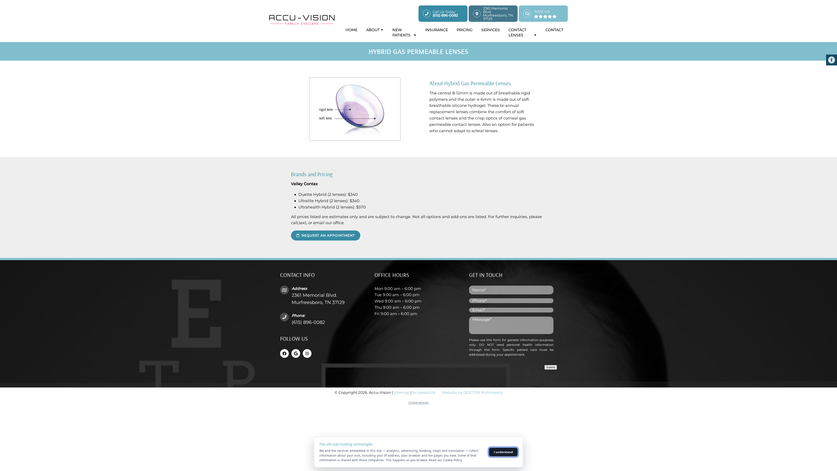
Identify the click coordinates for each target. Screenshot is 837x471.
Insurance (436, 30)
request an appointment (328, 235)
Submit (550, 367)
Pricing (465, 30)
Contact (554, 30)
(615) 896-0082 (308, 322)
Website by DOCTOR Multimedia (472, 392)
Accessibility (423, 392)
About (373, 30)
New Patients (401, 32)
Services (490, 30)
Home (351, 30)
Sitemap (402, 392)
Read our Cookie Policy (445, 460)
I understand (503, 452)
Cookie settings (418, 402)
